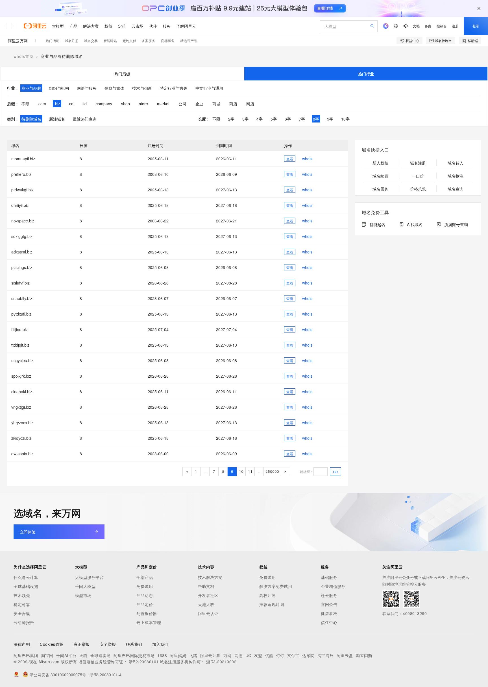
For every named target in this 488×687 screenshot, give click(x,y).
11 (250, 471)
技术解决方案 (210, 577)
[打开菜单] (9, 26)
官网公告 (329, 604)
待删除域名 (31, 119)
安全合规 (22, 613)
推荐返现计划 (271, 604)
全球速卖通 (100, 655)
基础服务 (329, 577)
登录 (475, 25)
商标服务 (168, 40)
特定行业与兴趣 (174, 88)
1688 (162, 655)
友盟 (258, 655)
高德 (238, 655)
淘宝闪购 (364, 655)
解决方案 (91, 26)
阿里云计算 (210, 655)
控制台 (442, 25)
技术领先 (22, 595)
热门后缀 (122, 73)
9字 (330, 119)
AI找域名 (414, 224)
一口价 (418, 176)
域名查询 (455, 189)
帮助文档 (206, 586)
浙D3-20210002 (221, 661)
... (205, 472)
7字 (302, 119)
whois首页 (24, 56)
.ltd (84, 103)
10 (241, 471)
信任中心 (329, 622)
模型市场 (83, 595)
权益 (108, 26)
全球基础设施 (26, 586)
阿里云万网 (18, 40)
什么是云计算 (26, 577)
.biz (57, 103)
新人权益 (380, 163)
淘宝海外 (325, 655)
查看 (289, 158)
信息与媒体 (114, 88)
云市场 (137, 26)
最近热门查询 (85, 119)
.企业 (198, 103)
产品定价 (144, 604)
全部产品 (144, 577)
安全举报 (108, 644)
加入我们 (160, 644)
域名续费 (380, 176)
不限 (25, 103)
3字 (245, 119)
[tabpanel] (244, 103)
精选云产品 (188, 40)
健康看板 (329, 613)
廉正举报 (81, 644)
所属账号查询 (456, 224)
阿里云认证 (208, 613)
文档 (416, 25)
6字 (288, 119)
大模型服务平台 (89, 577)
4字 (259, 119)
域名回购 (380, 189)
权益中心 (412, 40)
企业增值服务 (333, 586)
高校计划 (267, 595)
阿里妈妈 (178, 655)
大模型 (58, 26)
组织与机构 (59, 88)
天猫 (83, 655)
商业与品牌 (31, 88)
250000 (272, 471)
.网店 (249, 103)
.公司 (181, 103)
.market (162, 103)
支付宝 (293, 655)
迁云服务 (329, 595)
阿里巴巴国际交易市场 (134, 655)
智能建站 (110, 40)
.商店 (232, 103)
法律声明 (22, 644)
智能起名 (377, 224)
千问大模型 (85, 586)
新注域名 (57, 119)
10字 (345, 119)
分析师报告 (24, 622)
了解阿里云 (186, 26)
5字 (274, 119)
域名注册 (72, 40)
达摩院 (308, 655)
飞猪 (193, 655)
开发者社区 (208, 595)
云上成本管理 (148, 622)
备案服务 (148, 40)
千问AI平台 (66, 655)
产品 (73, 26)
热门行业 (366, 73)
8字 (316, 119)
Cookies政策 (52, 644)
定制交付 (129, 40)
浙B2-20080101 (144, 661)
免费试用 (144, 586)
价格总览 (418, 189)
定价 (122, 26)
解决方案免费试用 (275, 586)
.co (70, 103)
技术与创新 (142, 88)
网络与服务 (87, 88)
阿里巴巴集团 (26, 655)
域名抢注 (455, 176)
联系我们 (134, 644)
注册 (455, 25)
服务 (167, 26)
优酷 (269, 655)
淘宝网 (47, 655)
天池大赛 (206, 604)
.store (143, 103)
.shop (125, 103)
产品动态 (144, 595)
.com (41, 103)
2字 (231, 119)
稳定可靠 (22, 604)
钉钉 (280, 655)
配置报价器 (146, 613)
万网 (227, 655)
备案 (428, 25)
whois (307, 158)
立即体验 (28, 532)
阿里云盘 (345, 655)
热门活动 (52, 40)
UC (248, 655)
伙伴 (153, 26)
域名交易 (91, 40)
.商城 (215, 103)
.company (103, 103)
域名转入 (455, 163)
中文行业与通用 (209, 88)
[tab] (122, 73)
